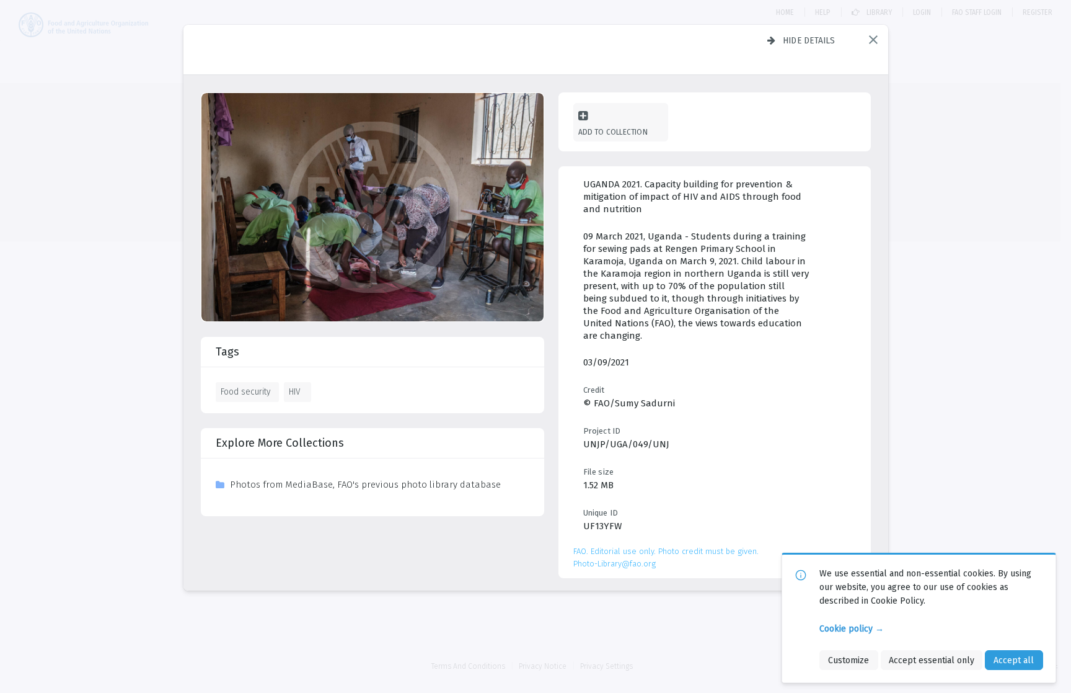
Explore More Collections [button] (280, 443)
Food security (245, 391)
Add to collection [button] (613, 131)
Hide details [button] (809, 40)
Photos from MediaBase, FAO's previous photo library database (365, 484)
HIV (294, 391)
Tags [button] (227, 352)
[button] (873, 39)
